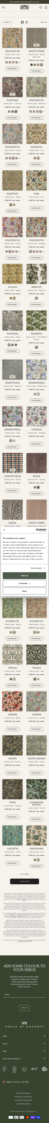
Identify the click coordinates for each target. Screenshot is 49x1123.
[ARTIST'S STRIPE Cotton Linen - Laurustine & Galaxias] (31, 65)
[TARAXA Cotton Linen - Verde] (12, 654)
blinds (24, 899)
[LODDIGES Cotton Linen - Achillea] (36, 416)
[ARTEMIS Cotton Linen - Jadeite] (36, 701)
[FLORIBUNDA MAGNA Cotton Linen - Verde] (36, 789)
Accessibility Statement (23, 1100)
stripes (6, 916)
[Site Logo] (24, 7)
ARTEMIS (12, 915)
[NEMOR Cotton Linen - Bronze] (12, 745)
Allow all (24, 576)
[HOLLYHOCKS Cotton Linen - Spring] (10, 62)
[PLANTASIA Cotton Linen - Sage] (9, 111)
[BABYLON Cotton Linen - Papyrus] (36, 273)
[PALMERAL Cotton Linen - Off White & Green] (36, 320)
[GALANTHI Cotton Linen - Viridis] (12, 835)
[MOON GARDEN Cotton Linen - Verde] (36, 745)
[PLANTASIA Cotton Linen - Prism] (12, 111)
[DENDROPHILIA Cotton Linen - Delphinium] (36, 369)
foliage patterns (17, 916)
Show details (36, 568)
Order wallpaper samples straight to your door (25, 2)
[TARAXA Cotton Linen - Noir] (11, 679)
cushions (29, 899)
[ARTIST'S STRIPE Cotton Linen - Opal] (35, 65)
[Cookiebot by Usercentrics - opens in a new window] (35, 530)
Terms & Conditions (23, 1093)
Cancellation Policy (23, 1103)
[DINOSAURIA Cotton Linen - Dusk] (35, 860)
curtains (18, 899)
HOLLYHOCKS (22, 915)
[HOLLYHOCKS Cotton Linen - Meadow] (16, 62)
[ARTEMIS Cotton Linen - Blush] (12, 701)
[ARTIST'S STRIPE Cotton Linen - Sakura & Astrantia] (38, 65)
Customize (23, 583)
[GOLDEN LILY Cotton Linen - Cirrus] (11, 632)
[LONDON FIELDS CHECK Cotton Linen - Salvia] (12, 462)
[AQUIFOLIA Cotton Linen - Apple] (35, 158)
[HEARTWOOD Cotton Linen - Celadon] (12, 369)
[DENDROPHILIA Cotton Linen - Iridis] (35, 394)
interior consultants (25, 940)
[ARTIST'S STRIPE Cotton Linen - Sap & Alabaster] (36, 37)
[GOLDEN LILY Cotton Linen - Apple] (12, 607)
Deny (24, 591)
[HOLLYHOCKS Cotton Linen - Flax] (12, 37)
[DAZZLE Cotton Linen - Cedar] (35, 487)
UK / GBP (25, 1082)
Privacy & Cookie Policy (23, 1096)
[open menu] (44, 1036)
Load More (24, 881)
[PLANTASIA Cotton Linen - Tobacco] (12, 87)
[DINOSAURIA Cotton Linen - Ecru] (36, 835)
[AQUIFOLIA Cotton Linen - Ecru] (36, 133)
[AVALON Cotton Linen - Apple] (12, 273)
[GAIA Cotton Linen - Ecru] (36, 180)
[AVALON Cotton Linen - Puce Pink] (11, 298)
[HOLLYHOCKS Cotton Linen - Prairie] (13, 62)
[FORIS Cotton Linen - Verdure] (12, 789)
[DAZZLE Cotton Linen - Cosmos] (36, 462)
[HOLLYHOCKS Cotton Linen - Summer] (6, 62)
